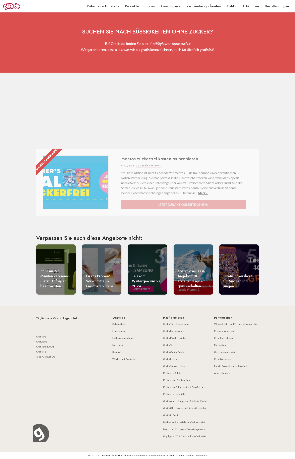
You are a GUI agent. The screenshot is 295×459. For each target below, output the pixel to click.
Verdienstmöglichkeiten (203, 6)
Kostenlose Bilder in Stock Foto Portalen (184, 387)
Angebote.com (222, 373)
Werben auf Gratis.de (123, 359)
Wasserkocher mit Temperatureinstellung (236, 323)
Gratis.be (41, 336)
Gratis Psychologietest (175, 337)
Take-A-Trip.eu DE (45, 356)
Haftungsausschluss (123, 337)
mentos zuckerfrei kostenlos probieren (159, 158)
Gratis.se (41, 351)
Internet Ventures (158, 455)
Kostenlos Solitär (172, 373)
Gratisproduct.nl (45, 346)
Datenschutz (119, 323)
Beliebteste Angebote (103, 6)
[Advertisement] (147, 111)
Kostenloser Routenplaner (177, 380)
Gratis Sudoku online (174, 366)
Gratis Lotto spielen (173, 330)
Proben (150, 6)
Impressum (118, 330)
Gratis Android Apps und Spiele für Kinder (185, 401)
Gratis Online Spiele (173, 352)
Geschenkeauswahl (224, 352)
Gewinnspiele (170, 6)
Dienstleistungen (277, 6)
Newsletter (118, 345)
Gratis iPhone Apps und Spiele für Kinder (184, 408)
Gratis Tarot (169, 345)
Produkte (132, 6)
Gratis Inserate (171, 359)
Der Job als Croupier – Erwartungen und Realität (188, 429)
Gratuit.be (41, 341)
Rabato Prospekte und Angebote (231, 366)
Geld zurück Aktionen (243, 6)
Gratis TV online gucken (176, 323)
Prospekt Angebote (224, 330)
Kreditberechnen (223, 337)
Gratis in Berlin (171, 415)
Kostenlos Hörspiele (174, 394)
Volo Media (201, 455)
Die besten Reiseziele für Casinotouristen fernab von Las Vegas (196, 422)
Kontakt (116, 352)
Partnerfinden (221, 345)
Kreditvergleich (222, 359)
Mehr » (203, 193)
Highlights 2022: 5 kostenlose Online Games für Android (193, 436)
